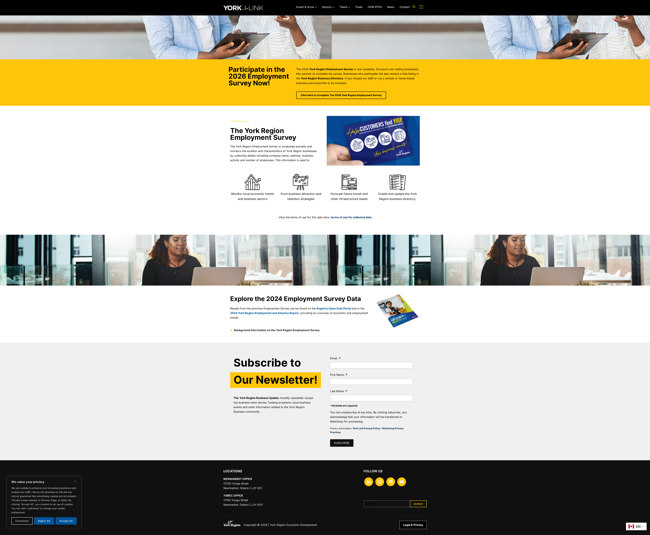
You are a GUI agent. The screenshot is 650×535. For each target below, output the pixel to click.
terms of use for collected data (351, 217)
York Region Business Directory (322, 78)
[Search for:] (395, 504)
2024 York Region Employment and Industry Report (264, 313)
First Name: (339, 375)
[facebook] (390, 481)
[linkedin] (368, 481)
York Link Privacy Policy (366, 428)
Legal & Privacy (413, 525)
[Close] (75, 481)
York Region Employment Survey (331, 69)
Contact (405, 7)
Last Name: (338, 391)
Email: (335, 358)
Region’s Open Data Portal (334, 308)
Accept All (66, 520)
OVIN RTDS (375, 7)
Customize (22, 520)
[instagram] (379, 481)
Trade (358, 7)
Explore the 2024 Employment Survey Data (295, 298)
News (390, 7)
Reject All (44, 520)
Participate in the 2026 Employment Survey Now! (259, 76)
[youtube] (401, 481)
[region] (44, 502)
